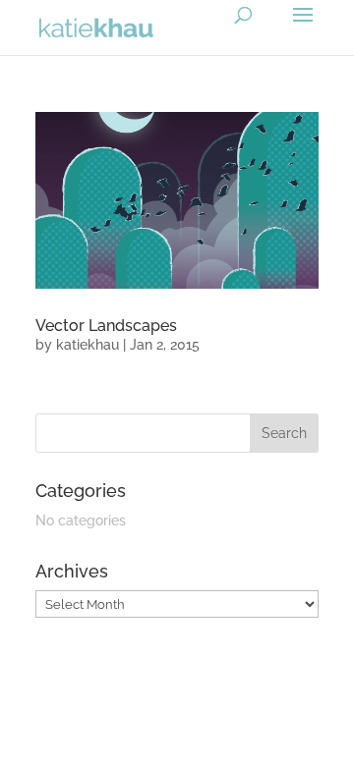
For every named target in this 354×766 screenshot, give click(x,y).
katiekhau (87, 345)
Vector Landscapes (106, 325)
